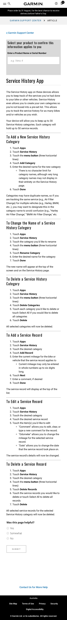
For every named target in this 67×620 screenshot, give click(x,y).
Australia (33, 598)
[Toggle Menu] (2, 3)
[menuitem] (9, 4)
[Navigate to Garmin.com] (33, 4)
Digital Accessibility (34, 609)
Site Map (13, 603)
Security (54, 603)
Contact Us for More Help (33, 587)
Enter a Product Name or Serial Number (26, 53)
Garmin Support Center (25, 20)
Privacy (42, 603)
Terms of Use (28, 603)
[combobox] (33, 61)
